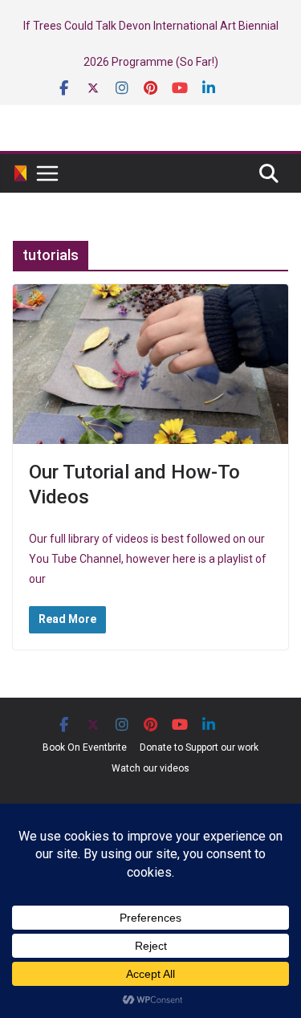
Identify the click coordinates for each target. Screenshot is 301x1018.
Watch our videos (150, 768)
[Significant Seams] (20, 173)
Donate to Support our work (199, 747)
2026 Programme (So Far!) (150, 61)
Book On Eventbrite (85, 747)
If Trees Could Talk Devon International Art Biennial (151, 25)
